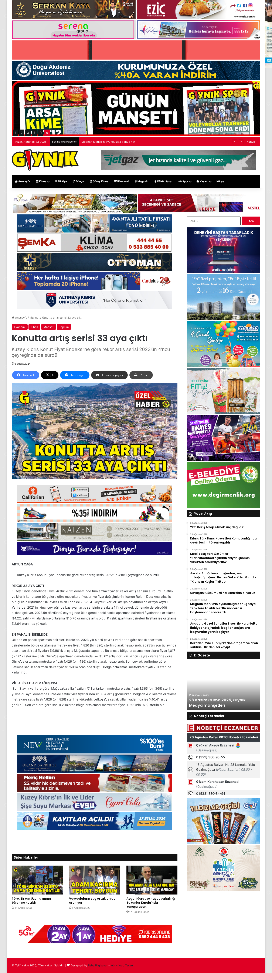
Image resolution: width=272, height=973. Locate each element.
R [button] (41, 132)
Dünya (79, 181)
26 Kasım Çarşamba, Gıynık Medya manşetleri (216, 702)
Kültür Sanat (165, 181)
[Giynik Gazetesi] (45, 160)
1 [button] (15, 132)
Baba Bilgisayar (98, 965)
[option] (223, 686)
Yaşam (203, 181)
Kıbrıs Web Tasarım (122, 965)
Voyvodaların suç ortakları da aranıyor (92, 900)
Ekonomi (123, 181)
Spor (185, 181)
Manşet (35, 317)
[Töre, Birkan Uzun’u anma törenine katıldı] (37, 880)
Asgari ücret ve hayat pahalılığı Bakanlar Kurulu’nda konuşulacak (150, 902)
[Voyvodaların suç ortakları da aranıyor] (94, 880)
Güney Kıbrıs (100, 181)
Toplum (64, 327)
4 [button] (34, 132)
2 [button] (22, 132)
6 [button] (47, 132)
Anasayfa (24, 181)
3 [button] (28, 132)
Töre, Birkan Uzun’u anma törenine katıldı (31, 900)
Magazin (142, 181)
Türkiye (62, 181)
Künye (251, 141)
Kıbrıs (42, 181)
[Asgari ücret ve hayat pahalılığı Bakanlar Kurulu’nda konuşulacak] (151, 880)
